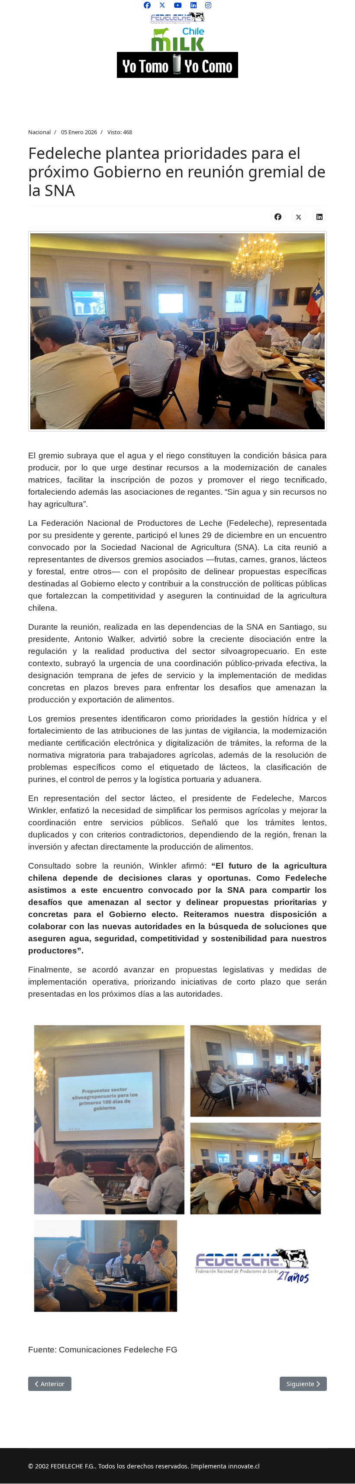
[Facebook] (147, 5)
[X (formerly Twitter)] (298, 216)
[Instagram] (208, 5)
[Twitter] (162, 5)
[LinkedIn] (319, 216)
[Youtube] (178, 5)
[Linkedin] (193, 5)
